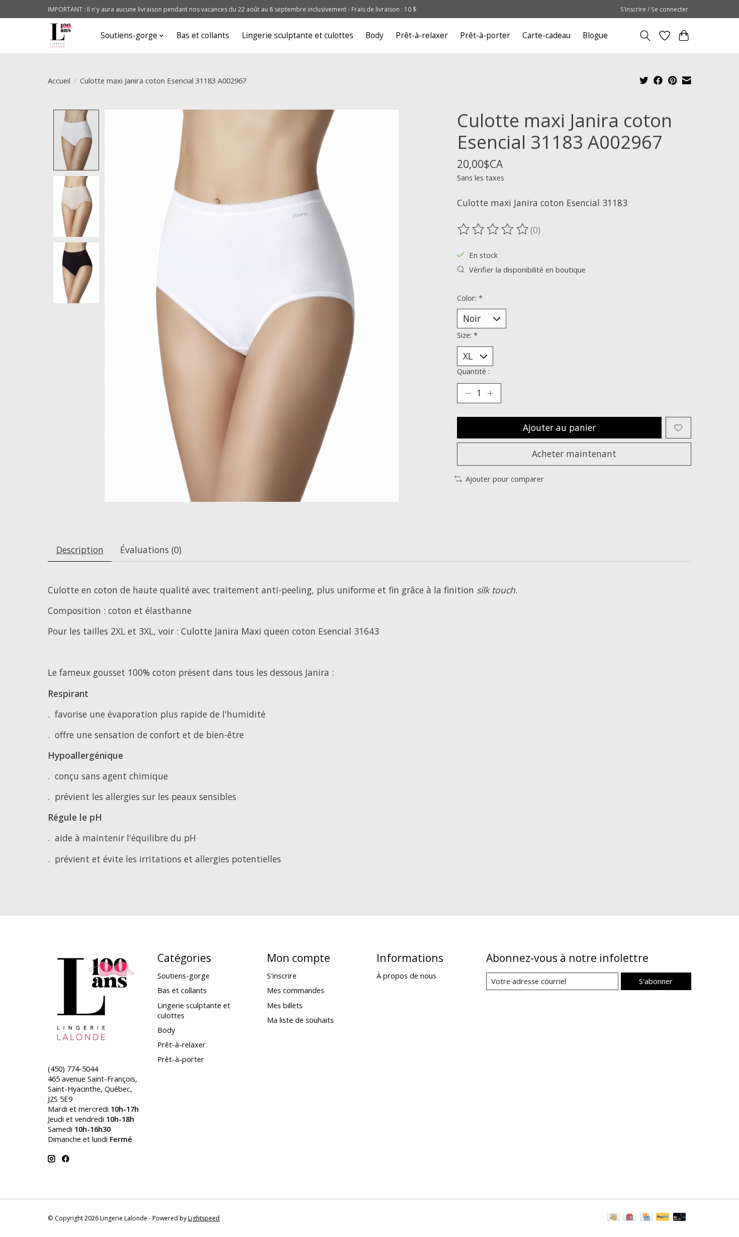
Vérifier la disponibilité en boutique (527, 269)
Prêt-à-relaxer (422, 35)
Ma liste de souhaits (300, 1020)
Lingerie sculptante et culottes (297, 35)
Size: (467, 335)
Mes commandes (295, 990)
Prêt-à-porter (485, 35)
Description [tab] (80, 550)
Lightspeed (204, 1218)
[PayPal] (662, 1218)
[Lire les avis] (493, 229)
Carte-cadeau (546, 35)
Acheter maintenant (574, 454)
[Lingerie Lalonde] (61, 35)
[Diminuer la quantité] (468, 393)
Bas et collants (202, 35)
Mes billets (285, 1005)
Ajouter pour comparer (505, 479)
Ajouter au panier (559, 427)
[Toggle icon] (645, 36)
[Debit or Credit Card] (679, 1218)
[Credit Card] (646, 1218)
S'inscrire (282, 975)
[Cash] (613, 1218)
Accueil (59, 80)
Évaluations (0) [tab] (150, 550)
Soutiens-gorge (183, 975)
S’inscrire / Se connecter (654, 9)
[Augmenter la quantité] (490, 393)
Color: (470, 298)
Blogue (595, 35)
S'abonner (656, 981)
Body (374, 35)
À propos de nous (406, 975)
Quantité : (473, 371)
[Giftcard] (629, 1218)
